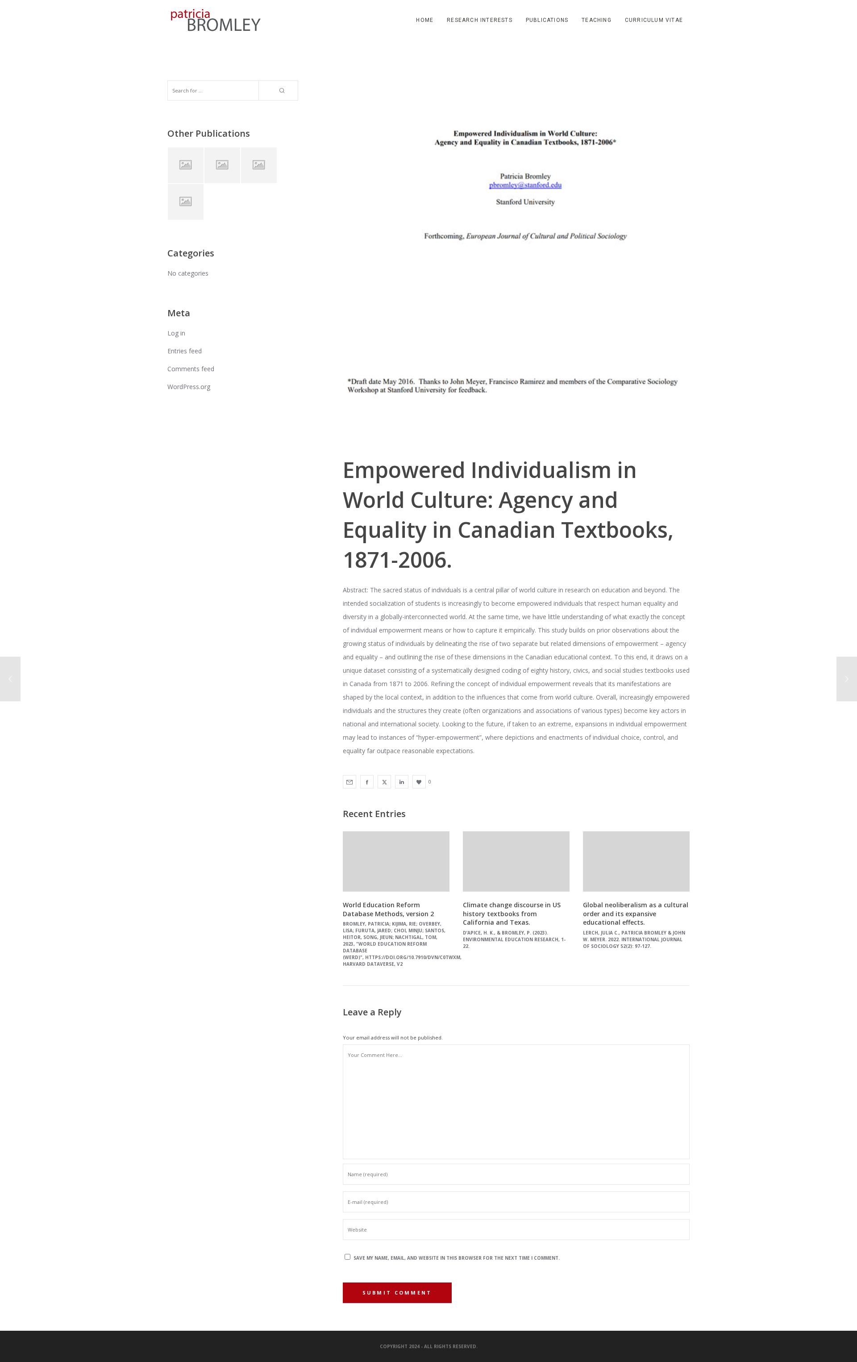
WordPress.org (188, 386)
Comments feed (190, 369)
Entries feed (184, 351)
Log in (176, 333)
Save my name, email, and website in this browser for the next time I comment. (457, 1258)
